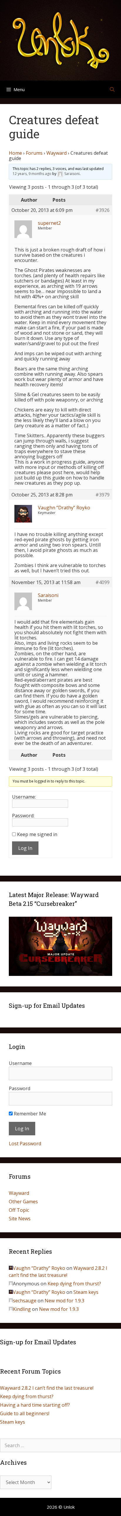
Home (15, 153)
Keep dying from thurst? (74, 1283)
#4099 (102, 582)
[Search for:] (60, 1445)
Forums (34, 153)
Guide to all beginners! (24, 1413)
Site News (20, 1218)
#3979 (102, 494)
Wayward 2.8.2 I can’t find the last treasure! (46, 1388)
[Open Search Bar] (112, 89)
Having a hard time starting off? (35, 1405)
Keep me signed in (37, 834)
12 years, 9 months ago (32, 173)
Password (19, 1088)
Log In (25, 848)
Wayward (56, 153)
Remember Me (29, 1113)
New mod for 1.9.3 (64, 1300)
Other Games (23, 1201)
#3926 (102, 210)
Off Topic (19, 1210)
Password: (23, 815)
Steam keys (85, 1292)
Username (20, 1063)
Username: (24, 796)
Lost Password (25, 1143)
